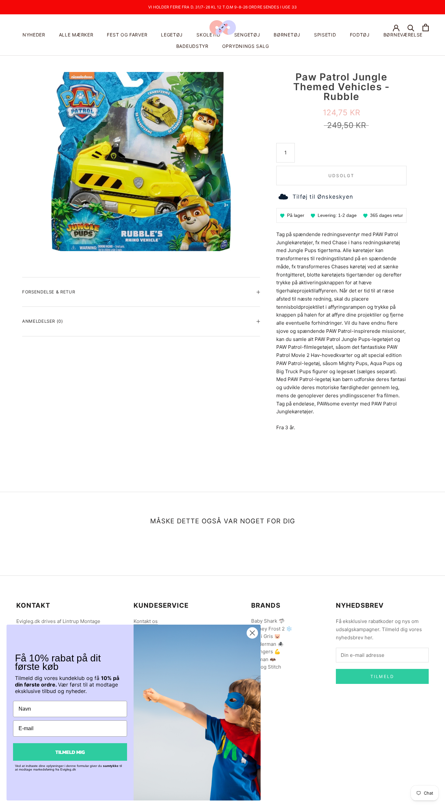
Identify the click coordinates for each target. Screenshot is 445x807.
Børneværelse (403, 34)
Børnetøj (287, 34)
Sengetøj (247, 34)
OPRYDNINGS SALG (245, 46)
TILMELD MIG (70, 752)
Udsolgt (341, 175)
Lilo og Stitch (266, 667)
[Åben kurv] (426, 27)
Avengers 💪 (265, 651)
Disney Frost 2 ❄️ (271, 629)
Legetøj (172, 34)
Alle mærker (76, 34)
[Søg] (411, 27)
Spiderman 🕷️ (267, 644)
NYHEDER (33, 34)
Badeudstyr (192, 46)
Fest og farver (127, 34)
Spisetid (325, 34)
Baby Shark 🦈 (268, 621)
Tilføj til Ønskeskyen (323, 196)
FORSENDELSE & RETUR (48, 291)
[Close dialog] (252, 633)
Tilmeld (382, 676)
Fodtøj (360, 34)
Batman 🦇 (263, 659)
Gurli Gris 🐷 (265, 636)
